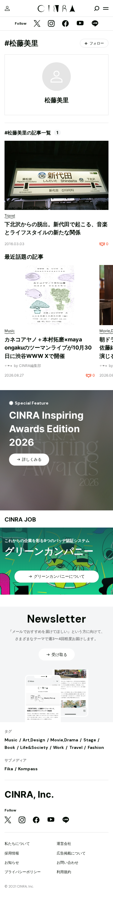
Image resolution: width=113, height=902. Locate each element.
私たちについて (17, 843)
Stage (89, 740)
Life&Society (34, 747)
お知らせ (12, 862)
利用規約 (64, 872)
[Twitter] (37, 24)
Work (58, 747)
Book (10, 747)
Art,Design (34, 740)
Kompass (28, 769)
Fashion (96, 747)
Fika (9, 769)
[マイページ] (7, 8)
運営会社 (64, 843)
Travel (76, 747)
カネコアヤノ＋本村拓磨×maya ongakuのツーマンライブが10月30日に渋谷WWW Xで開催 (48, 347)
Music (11, 740)
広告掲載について (71, 853)
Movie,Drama (64, 740)
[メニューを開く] (105, 8)
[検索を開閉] (96, 8)
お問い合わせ (67, 862)
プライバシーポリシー (23, 872)
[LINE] (95, 24)
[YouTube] (80, 23)
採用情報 (12, 853)
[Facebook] (65, 24)
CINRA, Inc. (29, 794)
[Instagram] (51, 24)
